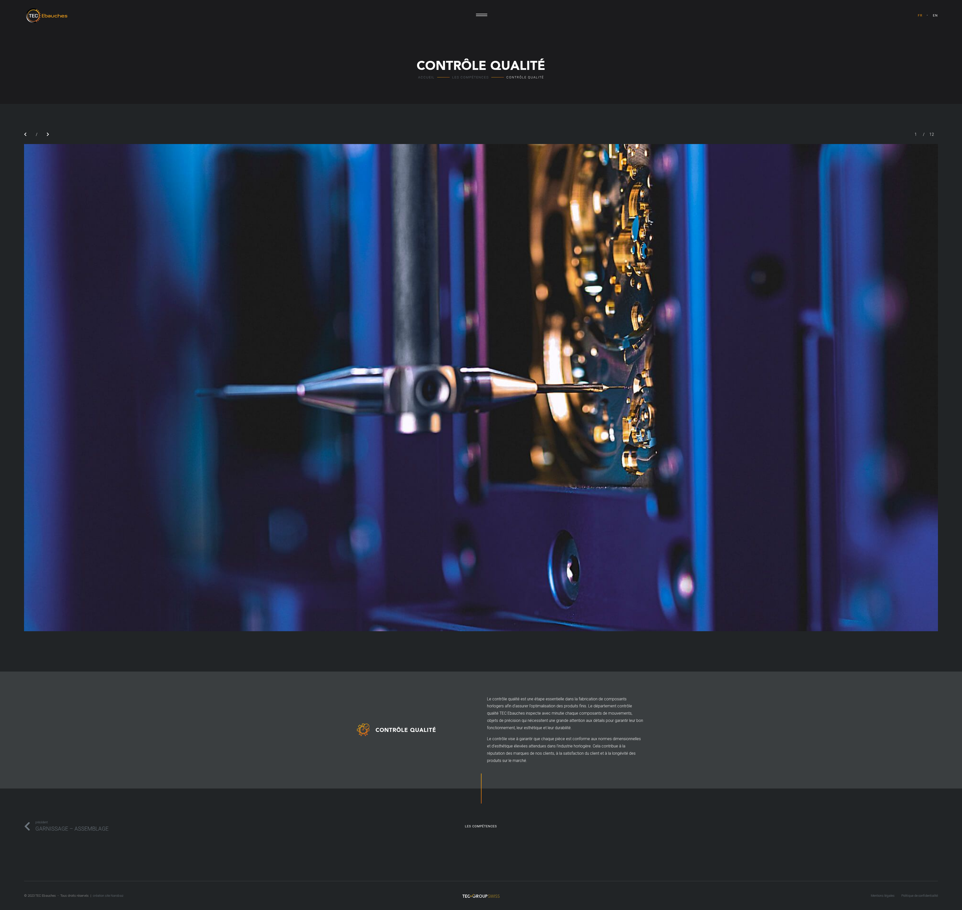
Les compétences (470, 77)
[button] (25, 135)
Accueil (426, 77)
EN (935, 15)
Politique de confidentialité (919, 895)
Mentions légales (883, 895)
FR (920, 15)
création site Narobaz (108, 895)
